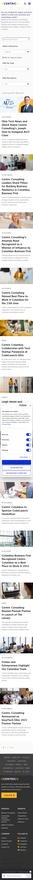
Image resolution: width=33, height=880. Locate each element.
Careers (4, 838)
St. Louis (25, 771)
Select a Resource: (10, 46)
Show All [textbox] (8, 52)
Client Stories (22, 813)
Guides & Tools (23, 819)
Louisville (19, 768)
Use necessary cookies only (16, 473)
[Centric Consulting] (10, 3)
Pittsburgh (8, 771)
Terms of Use (23, 872)
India (26, 764)
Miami (27, 768)
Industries (4, 828)
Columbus (9, 764)
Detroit (18, 764)
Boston (7, 757)
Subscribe (8, 795)
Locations (4, 844)
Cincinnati (11, 761)
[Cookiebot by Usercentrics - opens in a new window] (20, 405)
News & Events (6, 841)
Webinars (21, 822)
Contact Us (5, 847)
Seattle (18, 771)
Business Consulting (8, 813)
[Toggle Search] (25, 3)
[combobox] (16, 52)
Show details (24, 457)
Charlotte (16, 757)
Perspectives (22, 816)
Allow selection (16, 467)
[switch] (28, 439)
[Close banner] (30, 405)
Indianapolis (8, 768)
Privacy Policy (6, 424)
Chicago (25, 757)
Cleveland (21, 761)
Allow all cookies (16, 462)
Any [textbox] (6, 69)
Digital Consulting (7, 825)
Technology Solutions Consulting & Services (5, 819)
